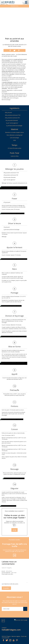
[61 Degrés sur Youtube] (13, 641)
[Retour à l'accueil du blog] (8, 2)
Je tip (14, 530)
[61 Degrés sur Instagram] (10, 641)
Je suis (3, 571)
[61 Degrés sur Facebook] (3, 641)
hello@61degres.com (11, 630)
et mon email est (6, 572)
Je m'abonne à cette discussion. (10, 584)
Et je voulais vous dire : (7, 574)
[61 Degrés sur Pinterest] (17, 641)
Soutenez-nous (14, 6)
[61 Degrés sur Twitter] (6, 641)
